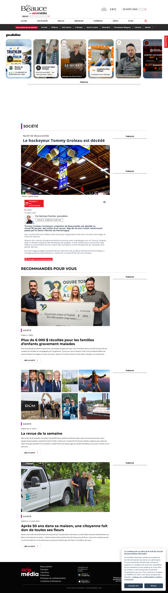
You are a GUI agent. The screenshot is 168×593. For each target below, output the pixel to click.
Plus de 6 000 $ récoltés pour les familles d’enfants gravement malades (57, 342)
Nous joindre (46, 566)
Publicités (44, 575)
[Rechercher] (146, 21)
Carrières (44, 572)
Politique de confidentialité (53, 578)
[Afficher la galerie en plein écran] (107, 147)
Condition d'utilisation (50, 581)
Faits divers (66, 27)
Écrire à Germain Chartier (49, 220)
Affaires (54, 27)
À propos (44, 569)
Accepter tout (133, 586)
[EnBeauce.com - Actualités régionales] (34, 9)
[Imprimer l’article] (104, 202)
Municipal (106, 27)
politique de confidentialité (143, 577)
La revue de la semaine (41, 433)
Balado (148, 27)
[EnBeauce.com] (30, 575)
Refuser (153, 586)
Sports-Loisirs (92, 27)
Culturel (138, 27)
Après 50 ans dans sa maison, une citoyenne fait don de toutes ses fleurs (64, 528)
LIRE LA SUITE (29, 360)
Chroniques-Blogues (122, 27)
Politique (79, 27)
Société (44, 27)
